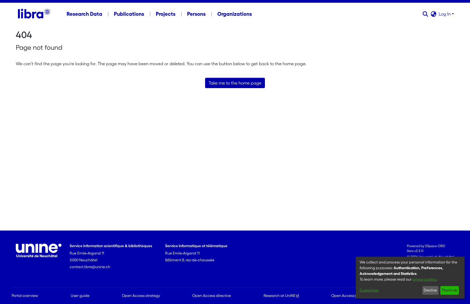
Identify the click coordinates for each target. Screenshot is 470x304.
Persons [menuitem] (196, 14)
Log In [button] (445, 13)
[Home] (34, 14)
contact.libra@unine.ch (90, 267)
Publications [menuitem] (129, 14)
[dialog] (410, 278)
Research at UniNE (279, 295)
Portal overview (25, 295)
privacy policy (424, 279)
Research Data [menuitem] (84, 14)
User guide (80, 295)
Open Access (342, 295)
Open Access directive (211, 295)
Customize (369, 290)
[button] (425, 14)
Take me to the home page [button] (235, 82)
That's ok (449, 290)
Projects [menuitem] (165, 14)
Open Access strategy (141, 295)
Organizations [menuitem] (234, 14)
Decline (430, 290)
